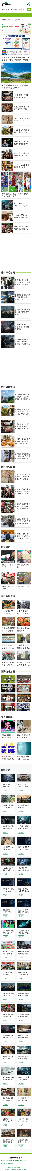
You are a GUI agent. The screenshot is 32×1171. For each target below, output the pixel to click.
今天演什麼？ (8, 716)
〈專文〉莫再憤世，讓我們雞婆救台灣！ (8, 807)
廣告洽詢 (11, 1163)
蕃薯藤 (6, 4)
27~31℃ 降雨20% (16, 19)
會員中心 (9, 1161)
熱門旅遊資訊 (8, 386)
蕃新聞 (5, 790)
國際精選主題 (8, 671)
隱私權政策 (23, 1161)
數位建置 (4, 1163)
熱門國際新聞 (8, 466)
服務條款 (16, 1161)
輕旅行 (5, 1104)
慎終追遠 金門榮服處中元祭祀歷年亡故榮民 (23, 786)
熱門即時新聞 (8, 272)
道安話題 (5, 546)
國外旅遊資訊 (8, 595)
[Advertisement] (16, 253)
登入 (23, 4)
